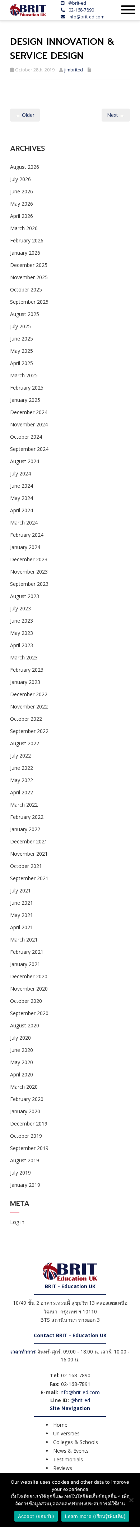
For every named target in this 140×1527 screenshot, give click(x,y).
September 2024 (29, 449)
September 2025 (29, 301)
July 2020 (20, 1037)
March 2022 (24, 804)
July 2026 (20, 179)
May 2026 (21, 203)
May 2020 (21, 1062)
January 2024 (25, 547)
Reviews (62, 1468)
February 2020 (26, 1099)
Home (60, 1424)
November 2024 (29, 424)
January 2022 (25, 829)
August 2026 (24, 166)
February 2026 (26, 240)
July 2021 (20, 890)
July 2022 (20, 755)
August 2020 (24, 1025)
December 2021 (28, 841)
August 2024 (24, 461)
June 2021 (21, 902)
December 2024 (28, 412)
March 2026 (24, 228)
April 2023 (21, 645)
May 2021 (21, 915)
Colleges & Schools (75, 1442)
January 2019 (25, 1184)
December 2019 (28, 1123)
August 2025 (24, 314)
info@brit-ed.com (86, 17)
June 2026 (21, 191)
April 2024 (21, 510)
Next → (116, 114)
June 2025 (21, 338)
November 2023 (29, 571)
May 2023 (21, 632)
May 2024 (21, 498)
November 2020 (29, 988)
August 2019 (24, 1160)
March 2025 (24, 375)
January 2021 (25, 964)
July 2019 (20, 1172)
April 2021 (21, 927)
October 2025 (26, 289)
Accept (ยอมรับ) (36, 1516)
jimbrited (73, 70)
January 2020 (25, 1111)
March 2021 (24, 939)
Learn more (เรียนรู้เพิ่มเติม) (95, 1516)
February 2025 (26, 387)
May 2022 (21, 780)
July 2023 (20, 608)
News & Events (71, 1450)
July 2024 (20, 473)
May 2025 (21, 350)
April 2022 (21, 792)
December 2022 (28, 694)
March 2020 (24, 1086)
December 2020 (28, 976)
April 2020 (21, 1074)
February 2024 (26, 534)
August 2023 (24, 596)
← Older (24, 114)
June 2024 (21, 485)
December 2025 (28, 265)
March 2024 (24, 522)
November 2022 (29, 706)
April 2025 (21, 363)
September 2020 (29, 1013)
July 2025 (20, 326)
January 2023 (25, 682)
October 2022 (26, 718)
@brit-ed (77, 3)
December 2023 (28, 559)
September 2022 (29, 731)
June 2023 (21, 620)
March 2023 (24, 657)
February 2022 (26, 816)
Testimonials (68, 1459)
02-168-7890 (81, 10)
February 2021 (26, 951)
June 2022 (21, 767)
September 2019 (29, 1148)
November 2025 (29, 277)
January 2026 (25, 252)
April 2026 (21, 215)
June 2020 (21, 1049)
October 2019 (26, 1135)
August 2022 (24, 743)
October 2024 (26, 436)
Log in (17, 1222)
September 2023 (29, 583)
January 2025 (25, 399)
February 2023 (26, 669)
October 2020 (26, 1000)
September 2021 (29, 878)
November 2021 (29, 853)
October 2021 (26, 866)
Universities (66, 1433)
